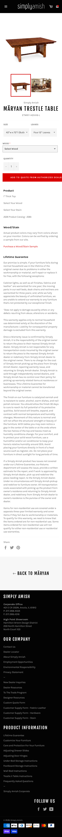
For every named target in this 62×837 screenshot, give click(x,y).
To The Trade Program (15, 692)
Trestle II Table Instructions (17, 776)
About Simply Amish (14, 656)
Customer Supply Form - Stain (19, 718)
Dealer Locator (11, 651)
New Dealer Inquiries (14, 682)
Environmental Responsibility (19, 667)
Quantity (8, 158)
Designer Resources (14, 697)
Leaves (34, 124)
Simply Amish (17, 820)
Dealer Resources (12, 687)
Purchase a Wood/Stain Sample (20, 246)
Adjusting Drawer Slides (16, 750)
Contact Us (9, 646)
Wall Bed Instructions (15, 770)
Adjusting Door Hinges (15, 755)
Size (5, 124)
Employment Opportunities (18, 661)
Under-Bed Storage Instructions (20, 760)
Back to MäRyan (32, 573)
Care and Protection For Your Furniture (23, 745)
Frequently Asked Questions (18, 781)
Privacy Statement (13, 672)
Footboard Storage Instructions (20, 765)
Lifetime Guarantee (13, 735)
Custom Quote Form (14, 702)
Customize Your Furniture (17, 740)
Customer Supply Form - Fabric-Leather (24, 707)
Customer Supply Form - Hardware (21, 712)
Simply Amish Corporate (16, 791)
